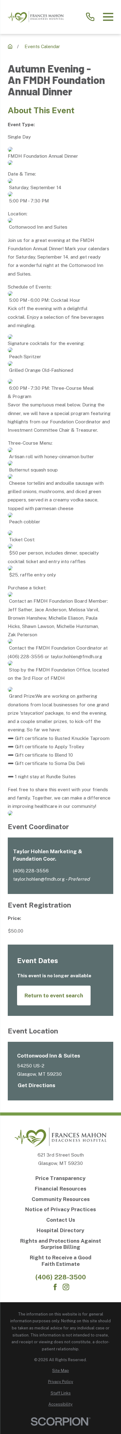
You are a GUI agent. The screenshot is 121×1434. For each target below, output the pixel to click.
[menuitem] (60, 1370)
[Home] (36, 17)
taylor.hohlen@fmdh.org (39, 879)
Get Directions (36, 1085)
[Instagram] (66, 1287)
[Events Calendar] (10, 46)
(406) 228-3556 (31, 870)
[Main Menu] (108, 16)
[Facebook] (55, 1287)
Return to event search (54, 995)
